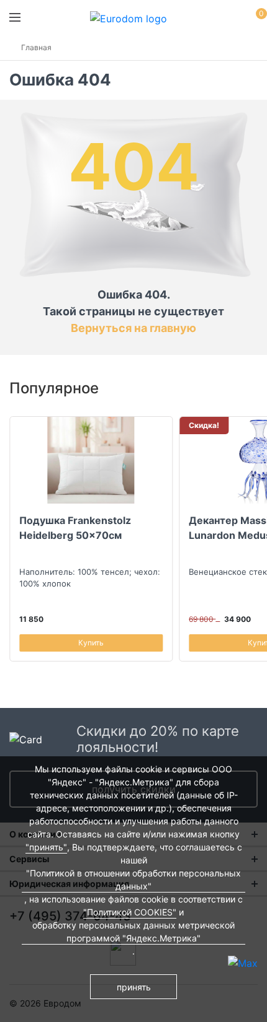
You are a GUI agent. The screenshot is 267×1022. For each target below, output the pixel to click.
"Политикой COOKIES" (129, 912)
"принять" (46, 847)
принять (134, 987)
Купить (91, 642)
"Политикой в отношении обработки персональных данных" (133, 879)
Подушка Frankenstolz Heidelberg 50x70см (75, 527)
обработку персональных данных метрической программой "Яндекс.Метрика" (133, 931)
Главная (36, 47)
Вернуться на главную (133, 327)
